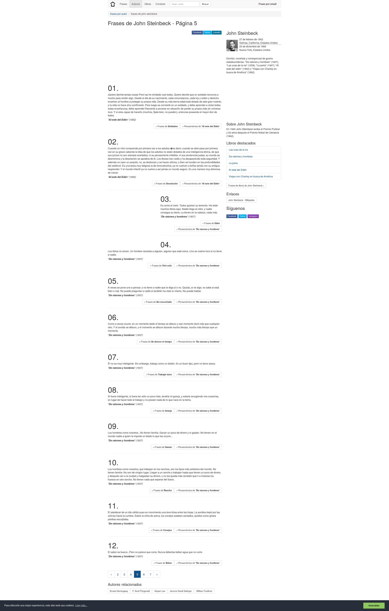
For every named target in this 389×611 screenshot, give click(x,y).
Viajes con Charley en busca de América (251, 176)
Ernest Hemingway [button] (119, 590)
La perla (233, 163)
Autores (136, 4)
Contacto (160, 4)
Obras (148, 4)
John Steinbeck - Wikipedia (241, 200)
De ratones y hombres (241, 156)
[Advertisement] (163, 58)
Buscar (205, 3)
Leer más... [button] (81, 605)
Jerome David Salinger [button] (181, 590)
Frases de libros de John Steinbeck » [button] (246, 185)
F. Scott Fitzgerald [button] (141, 590)
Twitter (207, 32)
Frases (123, 4)
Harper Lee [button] (159, 590)
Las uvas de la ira (238, 149)
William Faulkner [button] (204, 590)
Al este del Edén (238, 169)
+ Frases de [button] (167, 126)
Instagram (253, 216)
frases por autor (118, 13)
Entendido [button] (374, 605)
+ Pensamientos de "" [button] (201, 126)
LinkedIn (216, 32)
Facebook (197, 32)
